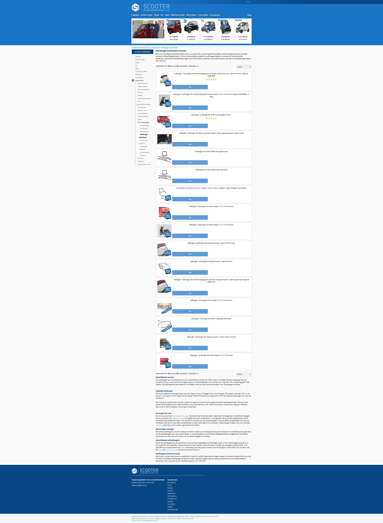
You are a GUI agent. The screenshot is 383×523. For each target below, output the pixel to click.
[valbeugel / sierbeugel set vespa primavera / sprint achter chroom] (164, 349)
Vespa (156, 14)
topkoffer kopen (172, 449)
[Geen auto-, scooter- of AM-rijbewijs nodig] (148, 38)
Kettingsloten (172, 496)
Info (190, 87)
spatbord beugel (178, 418)
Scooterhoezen (143, 113)
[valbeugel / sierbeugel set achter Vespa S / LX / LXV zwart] (164, 368)
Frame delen (203, 14)
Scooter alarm (142, 110)
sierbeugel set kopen (180, 416)
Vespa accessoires (144, 89)
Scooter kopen (146, 14)
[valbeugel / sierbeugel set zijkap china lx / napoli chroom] (164, 274)
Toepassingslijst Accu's (139, 485)
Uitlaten (170, 507)
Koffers (140, 95)
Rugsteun (141, 161)
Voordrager (143, 128)
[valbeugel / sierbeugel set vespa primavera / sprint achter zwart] (164, 255)
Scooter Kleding (143, 116)
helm (183, 447)
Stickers (140, 158)
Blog (248, 2)
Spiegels (170, 501)
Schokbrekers (172, 498)
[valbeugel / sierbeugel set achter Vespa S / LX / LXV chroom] (164, 219)
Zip (162, 14)
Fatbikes (135, 14)
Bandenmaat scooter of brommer (143, 482)
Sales (167, 14)
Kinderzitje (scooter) (144, 98)
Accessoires (215, 14)
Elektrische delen (178, 14)
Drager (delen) (142, 86)
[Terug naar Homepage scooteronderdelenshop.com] (151, 12)
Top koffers (171, 504)
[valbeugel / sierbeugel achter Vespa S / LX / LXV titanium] (164, 313)
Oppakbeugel (144, 131)
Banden (170, 488)
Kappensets (171, 493)
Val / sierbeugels (143, 122)
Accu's (170, 485)
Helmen (140, 92)
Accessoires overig (144, 164)
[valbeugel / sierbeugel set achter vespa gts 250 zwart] (164, 331)
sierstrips (159, 425)
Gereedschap (142, 107)
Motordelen (191, 14)
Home (134, 47)
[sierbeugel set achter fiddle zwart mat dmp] (164, 182)
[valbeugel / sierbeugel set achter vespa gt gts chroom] (164, 127)
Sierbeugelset (144, 152)
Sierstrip (143, 155)
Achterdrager (144, 125)
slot (160, 449)
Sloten (140, 119)
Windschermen (143, 83)
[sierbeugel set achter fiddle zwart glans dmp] (164, 164)
